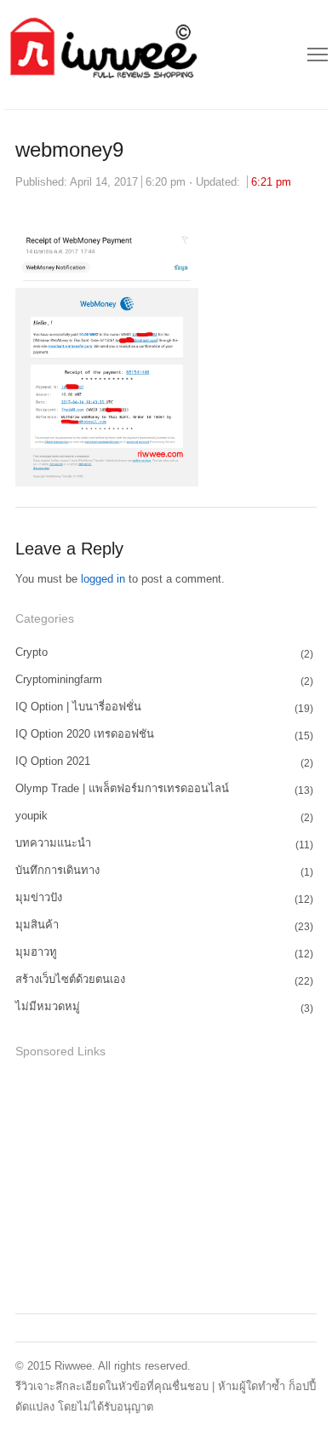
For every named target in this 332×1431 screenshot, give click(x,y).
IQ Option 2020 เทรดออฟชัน (84, 733)
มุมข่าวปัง (38, 897)
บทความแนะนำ (53, 842)
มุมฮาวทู (36, 951)
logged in (103, 578)
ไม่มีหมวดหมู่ (47, 1006)
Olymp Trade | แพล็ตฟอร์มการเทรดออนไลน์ (122, 788)
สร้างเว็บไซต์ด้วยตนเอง (70, 979)
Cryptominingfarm (58, 679)
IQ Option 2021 (52, 761)
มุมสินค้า (37, 924)
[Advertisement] (143, 1183)
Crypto (31, 652)
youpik (31, 815)
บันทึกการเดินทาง (57, 870)
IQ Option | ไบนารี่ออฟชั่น (78, 706)
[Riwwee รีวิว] (101, 54)
